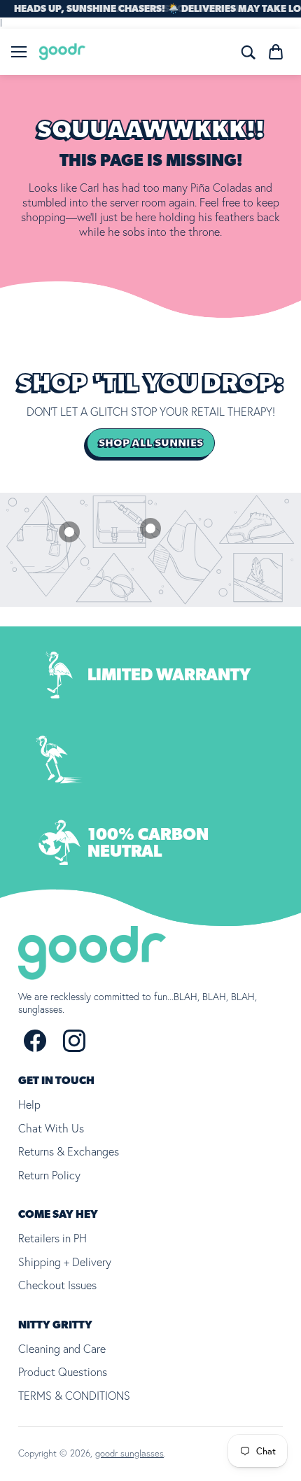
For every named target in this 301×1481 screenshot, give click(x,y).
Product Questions (62, 1372)
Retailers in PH (52, 1238)
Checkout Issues (57, 1285)
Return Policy (49, 1175)
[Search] (247, 51)
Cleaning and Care (62, 1349)
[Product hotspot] (69, 531)
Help (29, 1104)
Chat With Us (51, 1128)
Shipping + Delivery (64, 1262)
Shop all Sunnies (151, 443)
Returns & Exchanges (68, 1151)
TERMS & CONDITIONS (74, 1396)
